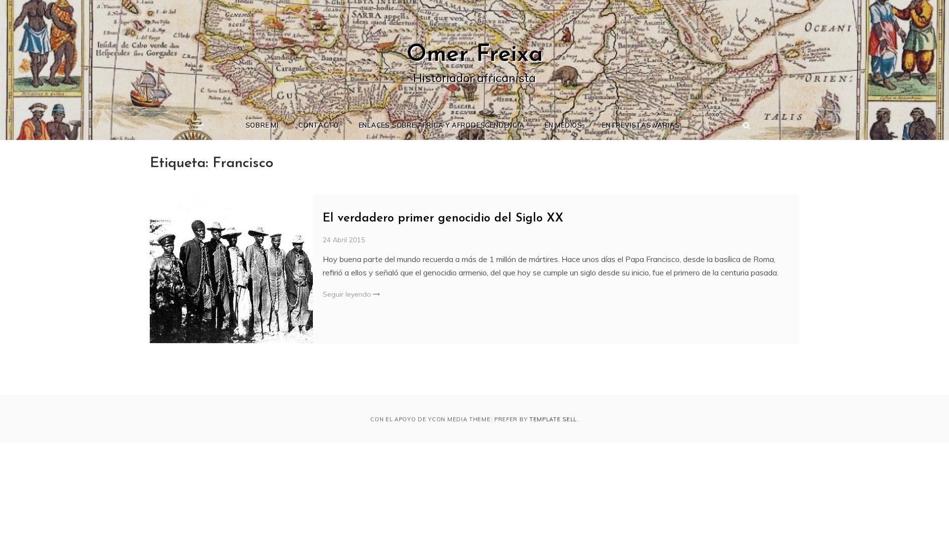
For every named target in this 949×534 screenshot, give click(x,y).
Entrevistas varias (641, 125)
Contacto (319, 125)
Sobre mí (262, 125)
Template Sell (553, 419)
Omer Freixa (474, 55)
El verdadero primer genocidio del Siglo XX (443, 218)
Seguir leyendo (348, 294)
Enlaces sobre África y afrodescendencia (442, 125)
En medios (563, 125)
